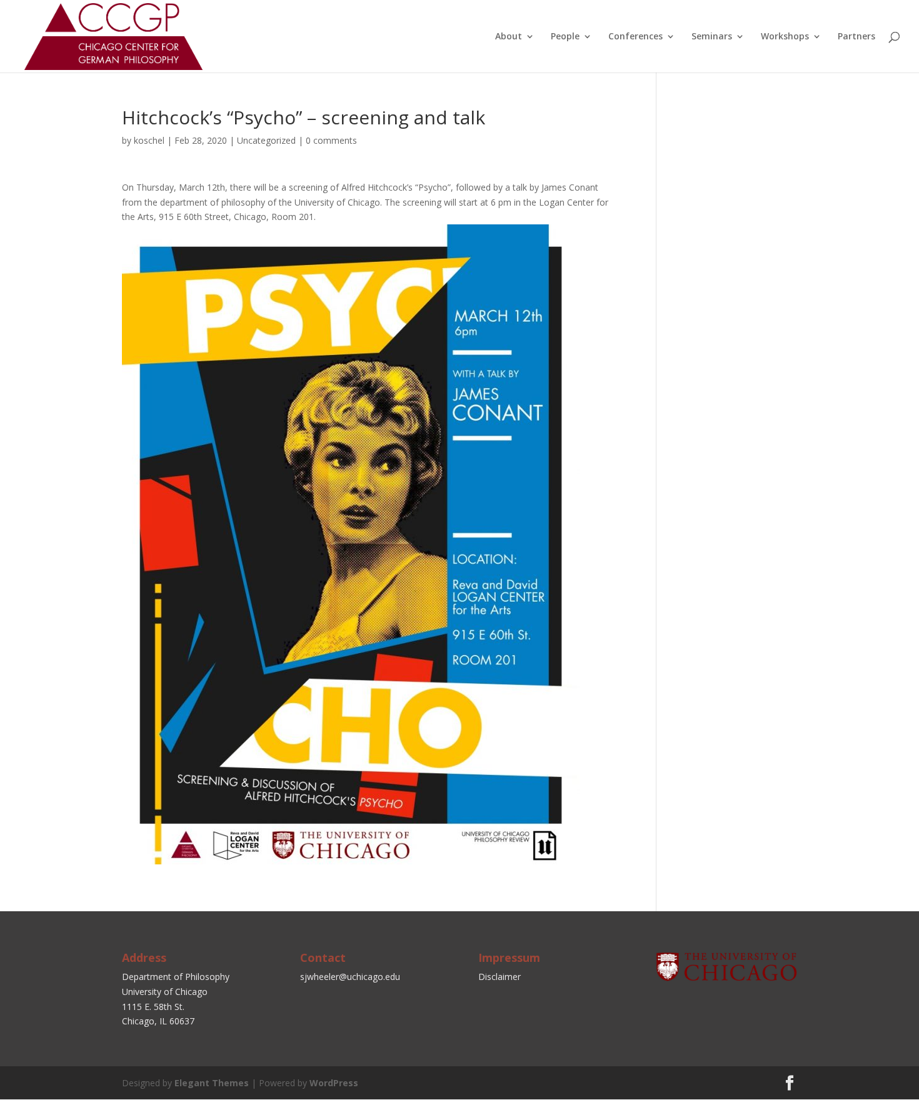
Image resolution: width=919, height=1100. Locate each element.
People (565, 37)
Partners (856, 37)
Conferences (635, 37)
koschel (149, 140)
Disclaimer (499, 976)
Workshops (785, 37)
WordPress (333, 1083)
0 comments (331, 140)
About (508, 37)
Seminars (711, 37)
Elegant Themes (211, 1083)
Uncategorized (266, 140)
